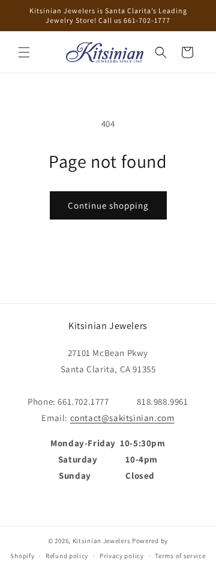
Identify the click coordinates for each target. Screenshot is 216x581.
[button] (24, 52)
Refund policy (67, 556)
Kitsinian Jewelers (102, 540)
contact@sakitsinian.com (122, 417)
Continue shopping (108, 205)
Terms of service (180, 556)
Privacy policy (122, 556)
